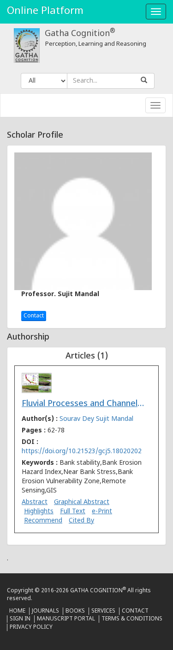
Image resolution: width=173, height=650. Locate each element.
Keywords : (82, 477)
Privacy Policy (31, 627)
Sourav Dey (78, 419)
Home (17, 611)
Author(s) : (77, 419)
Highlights (39, 511)
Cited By (81, 520)
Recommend (43, 520)
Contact (34, 316)
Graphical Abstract (81, 502)
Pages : (43, 430)
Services (103, 611)
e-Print (102, 511)
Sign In (20, 619)
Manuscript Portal (66, 619)
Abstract (35, 502)
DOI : (82, 447)
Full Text (72, 511)
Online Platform (45, 11)
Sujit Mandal (114, 419)
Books (75, 611)
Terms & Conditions (131, 619)
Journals (45, 611)
